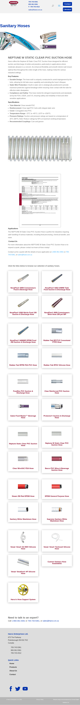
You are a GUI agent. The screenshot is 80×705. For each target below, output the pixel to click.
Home (11, 663)
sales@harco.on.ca (35, 10)
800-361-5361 (33, 4)
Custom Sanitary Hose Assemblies (57, 562)
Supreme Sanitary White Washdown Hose (57, 520)
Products (13, 667)
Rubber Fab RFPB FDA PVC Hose (23, 365)
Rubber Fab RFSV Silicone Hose (57, 365)
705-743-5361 (33, 2)
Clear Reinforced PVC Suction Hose (56, 392)
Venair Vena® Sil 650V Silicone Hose (23, 548)
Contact (67, 4)
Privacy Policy (40, 699)
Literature (67, 9)
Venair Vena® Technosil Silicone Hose (57, 548)
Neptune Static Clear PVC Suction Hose (23, 444)
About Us (13, 671)
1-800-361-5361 (58, 252)
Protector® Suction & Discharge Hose (57, 417)
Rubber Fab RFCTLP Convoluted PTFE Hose (56, 341)
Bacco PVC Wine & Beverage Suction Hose (57, 469)
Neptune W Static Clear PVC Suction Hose (57, 444)
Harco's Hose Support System (23, 599)
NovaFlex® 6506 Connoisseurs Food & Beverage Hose (23, 289)
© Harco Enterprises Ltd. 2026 (14, 699)
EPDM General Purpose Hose (57, 496)
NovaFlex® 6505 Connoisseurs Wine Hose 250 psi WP (56, 313)
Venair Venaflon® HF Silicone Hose (23, 572)
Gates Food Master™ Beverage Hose (23, 417)
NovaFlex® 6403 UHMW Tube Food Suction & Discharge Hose (57, 289)
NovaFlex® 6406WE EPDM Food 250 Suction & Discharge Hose (23, 341)
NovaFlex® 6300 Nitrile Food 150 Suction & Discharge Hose (23, 313)
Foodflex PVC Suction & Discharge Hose (23, 392)
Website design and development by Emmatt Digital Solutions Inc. (66, 701)
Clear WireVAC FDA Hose (23, 468)
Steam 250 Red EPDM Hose (23, 496)
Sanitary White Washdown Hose (23, 519)
